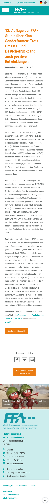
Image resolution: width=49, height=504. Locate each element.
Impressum (7, 491)
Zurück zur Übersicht (16, 331)
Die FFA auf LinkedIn (15, 464)
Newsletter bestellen (15, 469)
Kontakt (10, 450)
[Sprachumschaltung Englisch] (45, 2)
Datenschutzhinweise (11, 494)
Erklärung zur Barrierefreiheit (18, 472)
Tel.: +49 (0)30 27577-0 (16, 453)
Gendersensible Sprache (16, 476)
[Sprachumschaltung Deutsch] (41, 2)
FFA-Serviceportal (27, 2)
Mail (32, 359)
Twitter (24, 359)
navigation (5, 10)
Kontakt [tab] (6, 2)
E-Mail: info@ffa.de (14, 460)
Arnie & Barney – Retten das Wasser (17, 401)
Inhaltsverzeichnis (10, 498)
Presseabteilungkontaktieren (26, 371)
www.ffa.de (9, 322)
